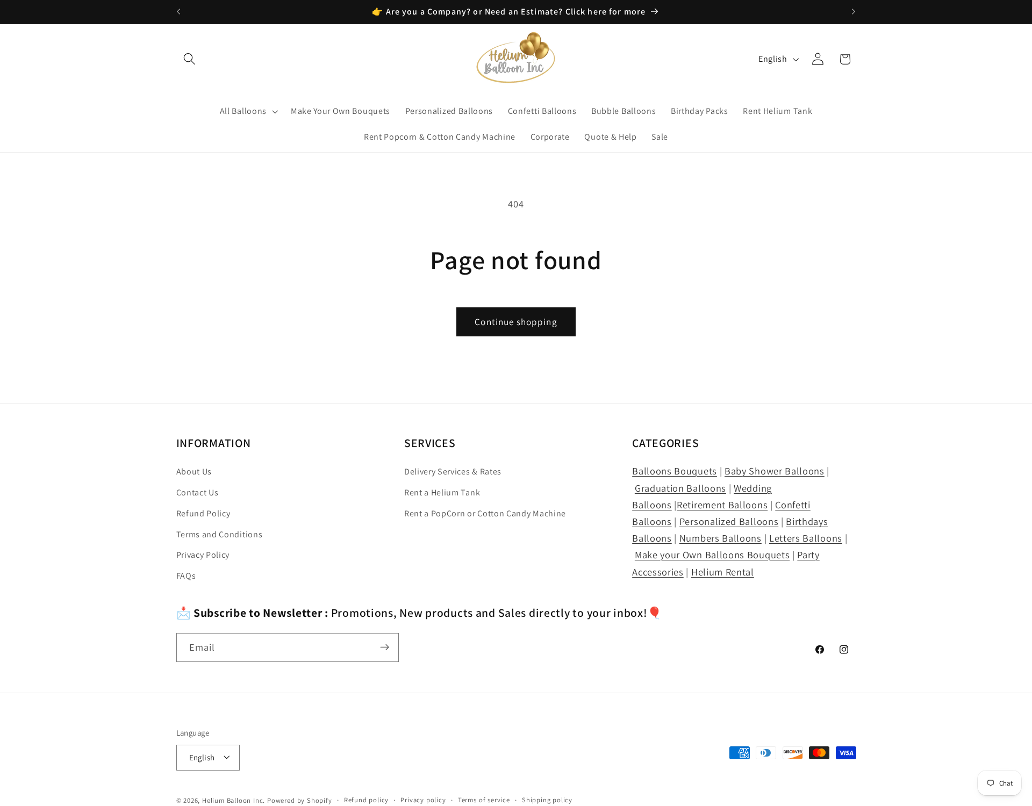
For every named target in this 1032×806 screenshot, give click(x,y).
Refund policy (366, 799)
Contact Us (197, 493)
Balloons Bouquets (674, 471)
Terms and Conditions (219, 535)
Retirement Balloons (722, 505)
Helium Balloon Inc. (233, 800)
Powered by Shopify (299, 800)
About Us (194, 472)
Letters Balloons (805, 538)
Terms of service (484, 799)
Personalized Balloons (729, 521)
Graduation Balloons (680, 487)
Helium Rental (722, 571)
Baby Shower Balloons (775, 471)
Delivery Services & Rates (452, 472)
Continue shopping (516, 321)
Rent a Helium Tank (442, 493)
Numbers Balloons (720, 538)
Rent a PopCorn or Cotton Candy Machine (485, 514)
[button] (190, 59)
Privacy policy (423, 799)
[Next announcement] (853, 12)
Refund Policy (203, 514)
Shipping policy (547, 799)
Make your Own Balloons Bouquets (712, 555)
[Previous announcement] (178, 12)
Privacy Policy (203, 555)
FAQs (186, 576)
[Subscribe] (384, 647)
